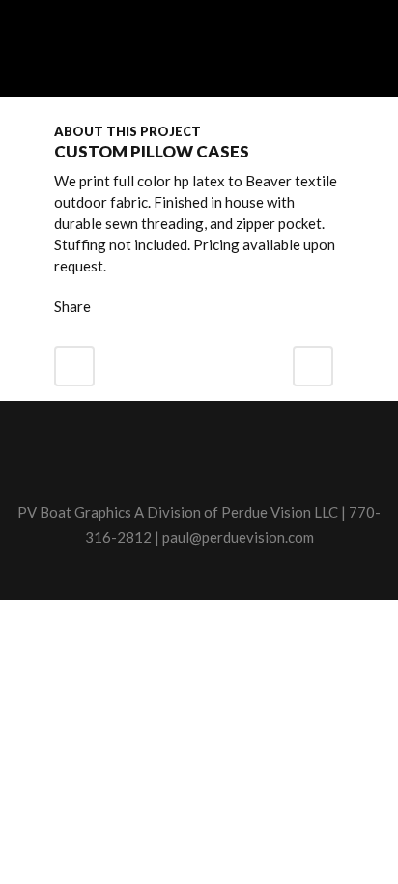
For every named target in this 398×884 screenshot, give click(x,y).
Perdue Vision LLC (279, 512)
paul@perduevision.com (238, 537)
